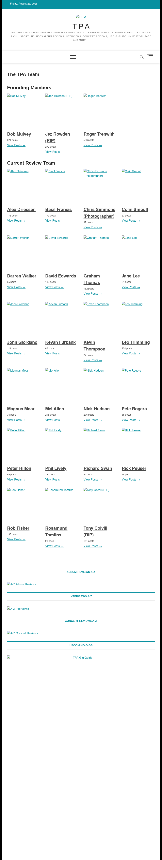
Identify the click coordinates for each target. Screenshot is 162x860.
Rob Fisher (18, 528)
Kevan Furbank (60, 342)
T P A (81, 26)
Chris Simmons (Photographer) (99, 212)
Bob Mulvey (19, 134)
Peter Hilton (19, 468)
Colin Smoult (135, 209)
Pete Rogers (134, 408)
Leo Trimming (136, 342)
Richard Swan (98, 468)
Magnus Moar (21, 408)
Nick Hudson (97, 408)
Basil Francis (58, 209)
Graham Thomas (92, 279)
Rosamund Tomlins (56, 531)
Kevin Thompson (94, 345)
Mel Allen (54, 408)
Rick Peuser (134, 468)
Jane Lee (131, 276)
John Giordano (22, 342)
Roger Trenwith (99, 134)
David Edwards (60, 276)
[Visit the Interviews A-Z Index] (18, 608)
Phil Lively (55, 468)
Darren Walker (21, 276)
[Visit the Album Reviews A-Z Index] (21, 584)
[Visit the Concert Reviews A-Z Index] (22, 633)
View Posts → (16, 145)
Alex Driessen (21, 209)
